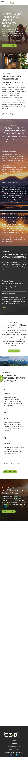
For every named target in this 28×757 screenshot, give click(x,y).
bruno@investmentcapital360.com (14, 752)
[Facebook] (11, 755)
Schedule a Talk (10, 471)
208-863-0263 (16, 743)
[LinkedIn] (17, 755)
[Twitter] (14, 755)
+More (4, 308)
